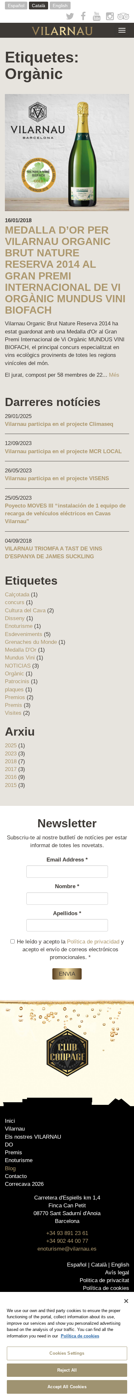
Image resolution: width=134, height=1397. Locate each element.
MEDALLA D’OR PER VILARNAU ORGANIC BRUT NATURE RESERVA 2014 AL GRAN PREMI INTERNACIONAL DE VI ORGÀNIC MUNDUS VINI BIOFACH (65, 270)
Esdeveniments (23, 634)
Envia (67, 974)
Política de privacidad (93, 942)
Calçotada (17, 594)
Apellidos (67, 913)
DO (9, 1145)
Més (114, 375)
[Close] (126, 1301)
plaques (14, 689)
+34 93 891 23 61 (67, 1233)
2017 (11, 769)
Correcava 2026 (24, 1184)
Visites (13, 713)
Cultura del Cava (25, 610)
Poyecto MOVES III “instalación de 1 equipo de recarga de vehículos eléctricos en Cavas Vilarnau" (65, 514)
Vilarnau (15, 1129)
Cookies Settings (66, 1353)
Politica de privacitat (104, 1280)
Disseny (15, 618)
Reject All (67, 1370)
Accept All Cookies (66, 1386)
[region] (67, 1344)
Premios (15, 697)
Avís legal (117, 1272)
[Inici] (62, 30)
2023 (11, 754)
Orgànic (14, 674)
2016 (11, 777)
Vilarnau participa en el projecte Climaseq (59, 424)
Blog (10, 1168)
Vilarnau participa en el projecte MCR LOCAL (63, 451)
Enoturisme (19, 626)
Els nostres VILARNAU (33, 1137)
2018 (11, 761)
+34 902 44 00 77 (67, 1241)
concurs (14, 602)
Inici (10, 1121)
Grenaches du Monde (31, 642)
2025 (11, 745)
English (60, 5)
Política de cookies (106, 1288)
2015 (11, 785)
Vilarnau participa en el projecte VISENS (57, 478)
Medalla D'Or (20, 650)
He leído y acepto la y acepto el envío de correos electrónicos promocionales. (70, 950)
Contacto (16, 1176)
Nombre (67, 886)
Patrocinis (17, 681)
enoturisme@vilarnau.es (67, 1249)
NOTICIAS (18, 666)
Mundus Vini (20, 658)
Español (16, 5)
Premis (13, 705)
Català (38, 5)
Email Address (67, 860)
